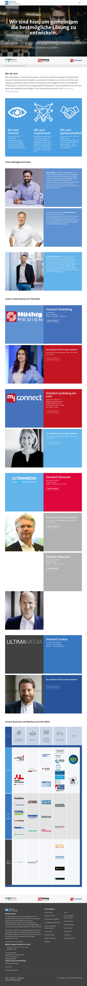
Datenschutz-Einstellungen (13, 980)
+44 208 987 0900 (58, 646)
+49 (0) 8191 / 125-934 (59, 484)
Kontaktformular (12, 949)
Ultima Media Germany (12, 963)
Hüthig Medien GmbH (11, 970)
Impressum (12, 978)
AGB (6, 978)
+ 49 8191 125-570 (57, 564)
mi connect (8, 967)
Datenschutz (20, 978)
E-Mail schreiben (52, 412)
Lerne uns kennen (53, 359)
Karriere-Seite (64, 352)
